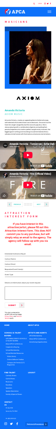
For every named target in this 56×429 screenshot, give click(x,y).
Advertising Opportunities (38, 342)
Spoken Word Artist (12, 391)
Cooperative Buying (12, 347)
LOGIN (40, 3)
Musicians (9, 382)
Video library (11, 356)
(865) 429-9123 (12, 418)
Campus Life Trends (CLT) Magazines (16, 364)
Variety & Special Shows (14, 394)
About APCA (33, 325)
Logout (31, 372)
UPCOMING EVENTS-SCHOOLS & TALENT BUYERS (16, 339)
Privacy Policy (9, 316)
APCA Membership (35, 336)
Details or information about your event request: (23, 283)
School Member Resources (15, 353)
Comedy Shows (11, 375)
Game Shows (10, 379)
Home (6, 325)
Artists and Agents (37, 332)
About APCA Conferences (14, 344)
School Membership (12, 350)
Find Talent (9, 372)
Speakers (9, 388)
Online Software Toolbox (15, 359)
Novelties (9, 385)
